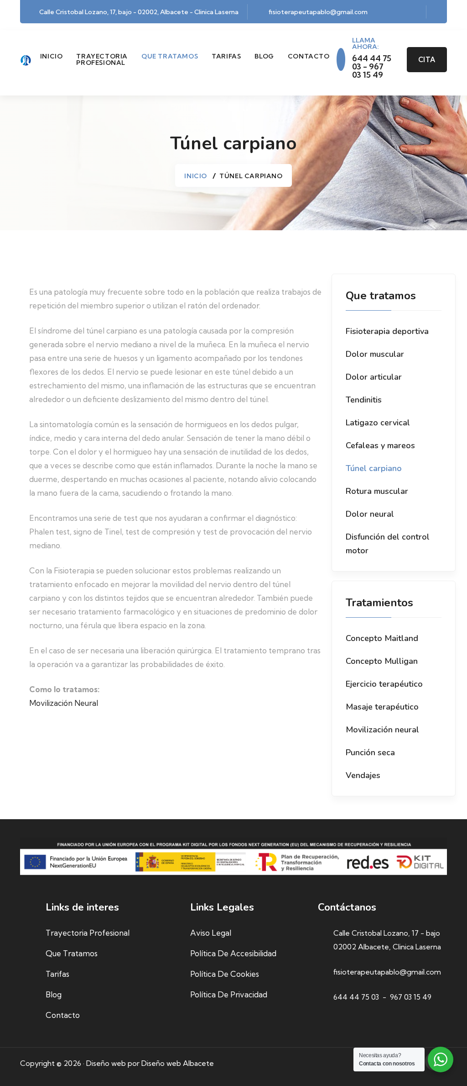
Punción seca (370, 752)
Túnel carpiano (374, 468)
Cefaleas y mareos (380, 445)
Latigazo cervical (378, 422)
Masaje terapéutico (382, 706)
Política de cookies (224, 974)
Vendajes (363, 775)
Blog (264, 56)
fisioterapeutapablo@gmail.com (318, 12)
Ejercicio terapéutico (384, 683)
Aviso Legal (210, 933)
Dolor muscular (375, 354)
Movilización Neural (63, 703)
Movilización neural (382, 729)
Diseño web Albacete (177, 1063)
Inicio (51, 56)
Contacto (309, 56)
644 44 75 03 (356, 996)
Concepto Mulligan (382, 661)
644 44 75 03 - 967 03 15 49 (371, 66)
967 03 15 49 (410, 996)
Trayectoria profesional (102, 59)
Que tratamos (169, 56)
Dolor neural (370, 514)
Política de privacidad (228, 994)
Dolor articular (374, 376)
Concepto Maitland (382, 638)
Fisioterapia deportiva (387, 331)
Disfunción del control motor (388, 543)
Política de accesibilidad (233, 953)
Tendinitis (364, 399)
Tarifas (226, 56)
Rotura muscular (377, 491)
